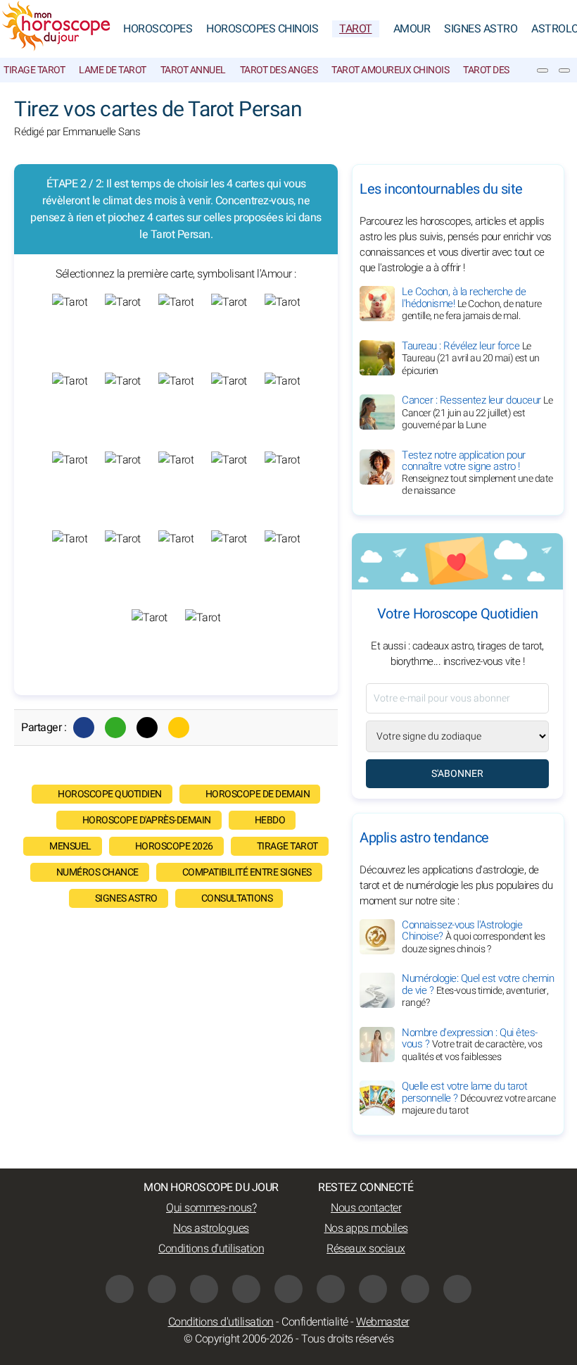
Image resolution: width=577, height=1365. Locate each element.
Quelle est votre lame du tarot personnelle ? (478, 1098)
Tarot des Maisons (507, 70)
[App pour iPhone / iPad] (415, 1288)
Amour (412, 28)
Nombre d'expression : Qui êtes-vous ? (472, 1044)
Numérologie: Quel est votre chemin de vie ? (478, 990)
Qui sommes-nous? (211, 1207)
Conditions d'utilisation (211, 1248)
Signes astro (126, 898)
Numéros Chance (97, 872)
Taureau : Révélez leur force (471, 358)
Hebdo (270, 820)
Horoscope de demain (257, 794)
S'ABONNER (457, 773)
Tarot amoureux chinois (390, 70)
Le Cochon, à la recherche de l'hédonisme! (472, 303)
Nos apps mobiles (366, 1228)
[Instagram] (161, 1288)
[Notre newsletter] (542, 70)
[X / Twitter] (372, 1288)
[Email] (178, 727)
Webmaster (383, 1322)
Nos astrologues (211, 1228)
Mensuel (70, 846)
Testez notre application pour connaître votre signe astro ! (477, 473)
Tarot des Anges (279, 70)
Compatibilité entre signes (247, 872)
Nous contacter (366, 1207)
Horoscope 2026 (174, 846)
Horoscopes (157, 28)
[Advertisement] (176, 1034)
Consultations (237, 898)
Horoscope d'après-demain (146, 820)
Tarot (355, 28)
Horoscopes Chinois (262, 28)
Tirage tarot (34, 70)
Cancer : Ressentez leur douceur (477, 412)
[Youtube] (246, 1288)
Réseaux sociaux (365, 1248)
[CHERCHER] (564, 70)
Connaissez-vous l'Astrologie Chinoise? (473, 936)
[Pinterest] (330, 1288)
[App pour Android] (457, 1288)
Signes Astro (480, 28)
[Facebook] (83, 727)
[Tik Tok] (288, 1288)
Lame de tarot (112, 70)
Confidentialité (314, 1322)
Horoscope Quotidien (110, 794)
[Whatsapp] (115, 727)
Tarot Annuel (193, 70)
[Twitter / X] (147, 727)
